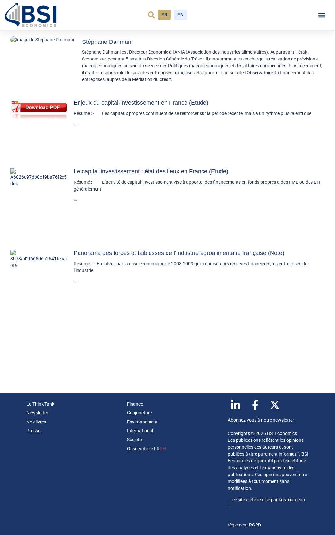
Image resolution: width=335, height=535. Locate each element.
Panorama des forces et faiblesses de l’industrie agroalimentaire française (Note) (179, 253)
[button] (151, 15)
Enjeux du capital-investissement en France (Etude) (141, 102)
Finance (135, 403)
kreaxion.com (292, 499)
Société (134, 439)
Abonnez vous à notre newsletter (261, 420)
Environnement (142, 421)
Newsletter (37, 412)
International (140, 430)
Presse (33, 430)
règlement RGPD (244, 524)
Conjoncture (139, 412)
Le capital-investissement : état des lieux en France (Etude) (151, 171)
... (75, 124)
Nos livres (36, 421)
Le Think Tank (40, 403)
